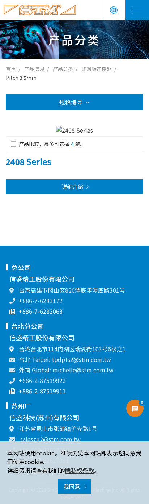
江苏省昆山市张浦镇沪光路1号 (57, 428)
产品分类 (63, 69)
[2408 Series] (74, 130)
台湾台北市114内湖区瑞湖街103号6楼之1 (71, 348)
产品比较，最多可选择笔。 (52, 144)
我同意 (72, 486)
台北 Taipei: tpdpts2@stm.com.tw (65, 359)
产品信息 (34, 69)
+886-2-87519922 (42, 380)
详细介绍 (72, 186)
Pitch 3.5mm (21, 77)
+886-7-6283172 (41, 300)
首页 (11, 69)
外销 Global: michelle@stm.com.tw (66, 369)
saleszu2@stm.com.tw (50, 439)
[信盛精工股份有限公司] (40, 10)
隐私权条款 (79, 470)
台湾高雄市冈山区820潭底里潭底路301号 (71, 290)
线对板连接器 (96, 69)
